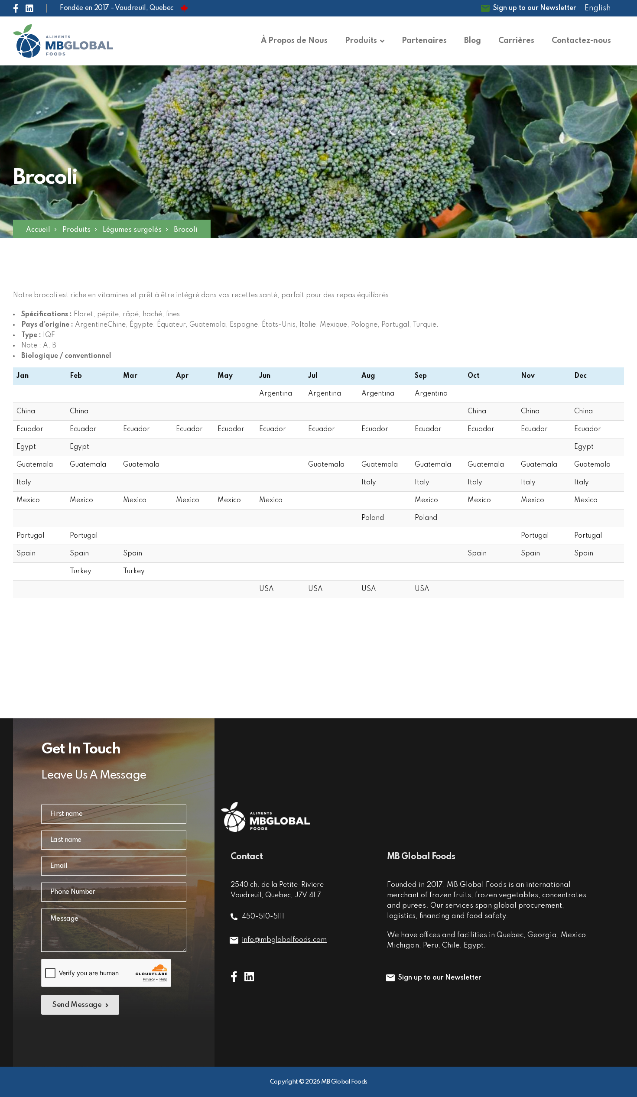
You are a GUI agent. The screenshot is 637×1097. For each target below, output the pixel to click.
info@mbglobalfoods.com (284, 940)
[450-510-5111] (234, 916)
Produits (76, 230)
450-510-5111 (263, 916)
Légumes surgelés (132, 230)
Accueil (38, 230)
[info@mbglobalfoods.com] (234, 940)
